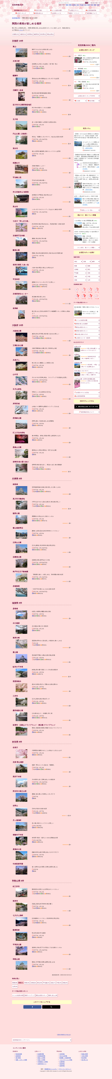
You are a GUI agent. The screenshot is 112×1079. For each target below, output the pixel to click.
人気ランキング (21, 13)
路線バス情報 (41, 1058)
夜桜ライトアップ (30, 995)
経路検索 (18, 1056)
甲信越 (82, 5)
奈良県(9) (43, 34)
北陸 (85, 5)
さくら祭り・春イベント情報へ (86, 247)
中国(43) (59, 982)
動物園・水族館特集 (65, 1058)
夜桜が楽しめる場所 (82, 323)
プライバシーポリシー (65, 1069)
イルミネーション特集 (65, 1060)
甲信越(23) (46, 982)
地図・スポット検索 (21, 1060)
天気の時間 (84, 1056)
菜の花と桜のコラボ (82, 334)
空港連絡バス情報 (43, 1061)
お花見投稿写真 (91, 10)
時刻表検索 (19, 1054)
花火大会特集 (63, 1056)
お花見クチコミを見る (82, 392)
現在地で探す (94, 3)
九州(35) (14, 986)
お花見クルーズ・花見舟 (83, 338)
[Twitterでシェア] (51, 1007)
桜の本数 (91, 100)
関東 (67, 5)
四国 (95, 5)
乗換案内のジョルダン (51, 1069)
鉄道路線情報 (41, 1056)
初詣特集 (62, 1063)
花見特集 (62, 1054)
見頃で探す (39, 10)
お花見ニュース (56, 13)
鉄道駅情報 (41, 1054)
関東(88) (14, 982)
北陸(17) (53, 982)
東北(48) (39, 982)
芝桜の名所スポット (82, 331)
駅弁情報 (84, 1058)
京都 (84, 261)
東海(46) (26, 982)
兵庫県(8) (30, 34)
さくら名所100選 (57, 10)
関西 (70, 5)
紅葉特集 (62, 1061)
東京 (76, 261)
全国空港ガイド (42, 1063)
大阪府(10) (23, 34)
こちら (21, 30)
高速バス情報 (41, 1060)
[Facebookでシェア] (32, 1007)
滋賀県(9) (36, 34)
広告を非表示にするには (63, 1034)
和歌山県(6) (50, 34)
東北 (78, 5)
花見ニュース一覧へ (87, 210)
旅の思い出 (84, 1060)
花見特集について (92, 13)
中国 (91, 5)
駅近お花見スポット (41, 995)
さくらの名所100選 (18, 995)
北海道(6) (33, 982)
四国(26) (65, 982)
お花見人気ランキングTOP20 (86, 96)
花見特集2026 (17, 5)
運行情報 (18, 1058)
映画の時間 (84, 1054)
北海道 (74, 5)
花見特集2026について (87, 412)
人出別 (78, 100)
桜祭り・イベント (74, 13)
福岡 (93, 261)
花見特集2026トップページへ (21, 1040)
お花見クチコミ (74, 10)
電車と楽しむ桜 (52, 995)
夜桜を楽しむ (39, 13)
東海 (88, 5)
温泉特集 (62, 1065)
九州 (98, 5)
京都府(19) (15, 34)
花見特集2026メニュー (20, 10)
